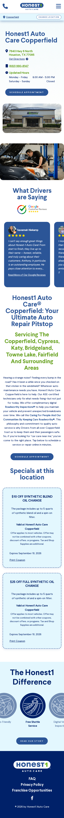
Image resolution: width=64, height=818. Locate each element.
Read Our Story (32, 741)
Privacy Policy (32, 785)
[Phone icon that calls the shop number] (5, 7)
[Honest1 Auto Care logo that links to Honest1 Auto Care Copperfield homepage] (32, 6)
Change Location (49, 17)
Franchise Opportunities (32, 790)
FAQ (32, 779)
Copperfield (12, 17)
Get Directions (17, 59)
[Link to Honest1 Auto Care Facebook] (32, 799)
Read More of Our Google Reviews (27, 275)
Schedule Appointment (27, 92)
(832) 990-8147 (19, 66)
